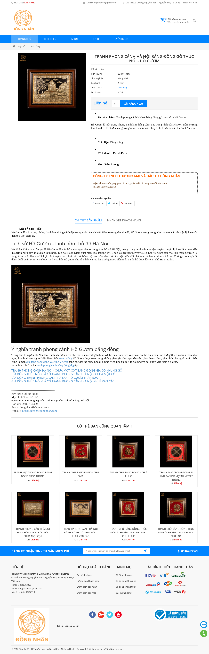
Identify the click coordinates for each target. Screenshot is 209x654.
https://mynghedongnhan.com (39, 410)
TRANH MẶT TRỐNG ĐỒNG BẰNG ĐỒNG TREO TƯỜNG (33, 474)
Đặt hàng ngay (133, 103)
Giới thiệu (50, 38)
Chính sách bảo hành (87, 586)
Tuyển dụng (120, 38)
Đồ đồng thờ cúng (124, 575)
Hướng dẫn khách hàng (88, 580)
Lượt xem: (96, 92)
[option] (52, 87)
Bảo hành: (96, 82)
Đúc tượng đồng (123, 592)
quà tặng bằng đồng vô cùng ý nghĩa (47, 361)
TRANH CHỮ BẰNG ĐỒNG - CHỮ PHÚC (128, 474)
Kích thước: (96, 73)
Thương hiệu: (97, 78)
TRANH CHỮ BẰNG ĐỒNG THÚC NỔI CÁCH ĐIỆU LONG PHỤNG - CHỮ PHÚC (128, 532)
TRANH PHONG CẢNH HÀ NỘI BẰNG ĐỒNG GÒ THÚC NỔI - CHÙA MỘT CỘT (33, 532)
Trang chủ (24, 38)
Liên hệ (96, 38)
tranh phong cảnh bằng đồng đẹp (56, 365)
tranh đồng (65, 358)
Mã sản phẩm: (98, 69)
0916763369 (29, 2)
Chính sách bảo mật (86, 592)
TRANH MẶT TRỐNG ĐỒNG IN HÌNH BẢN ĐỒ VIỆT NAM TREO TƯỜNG (176, 476)
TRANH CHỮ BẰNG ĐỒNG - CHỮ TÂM (80, 474)
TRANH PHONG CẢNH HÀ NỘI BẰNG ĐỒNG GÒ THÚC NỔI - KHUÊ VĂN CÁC (81, 532)
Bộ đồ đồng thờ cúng (126, 580)
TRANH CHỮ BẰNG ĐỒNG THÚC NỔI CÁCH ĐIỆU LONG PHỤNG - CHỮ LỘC (176, 532)
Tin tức (73, 38)
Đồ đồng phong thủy (126, 586)
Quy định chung (84, 575)
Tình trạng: (96, 87)
